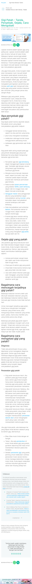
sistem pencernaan (21, 184)
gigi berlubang (24, 162)
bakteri (7, 209)
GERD (17, 187)
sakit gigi (10, 86)
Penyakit (3, 2)
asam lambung (24, 187)
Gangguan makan (11, 194)
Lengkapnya (16, 518)
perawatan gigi (16, 452)
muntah (23, 198)
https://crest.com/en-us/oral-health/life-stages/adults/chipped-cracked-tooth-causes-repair (17, 495)
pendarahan (21, 441)
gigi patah (25, 232)
